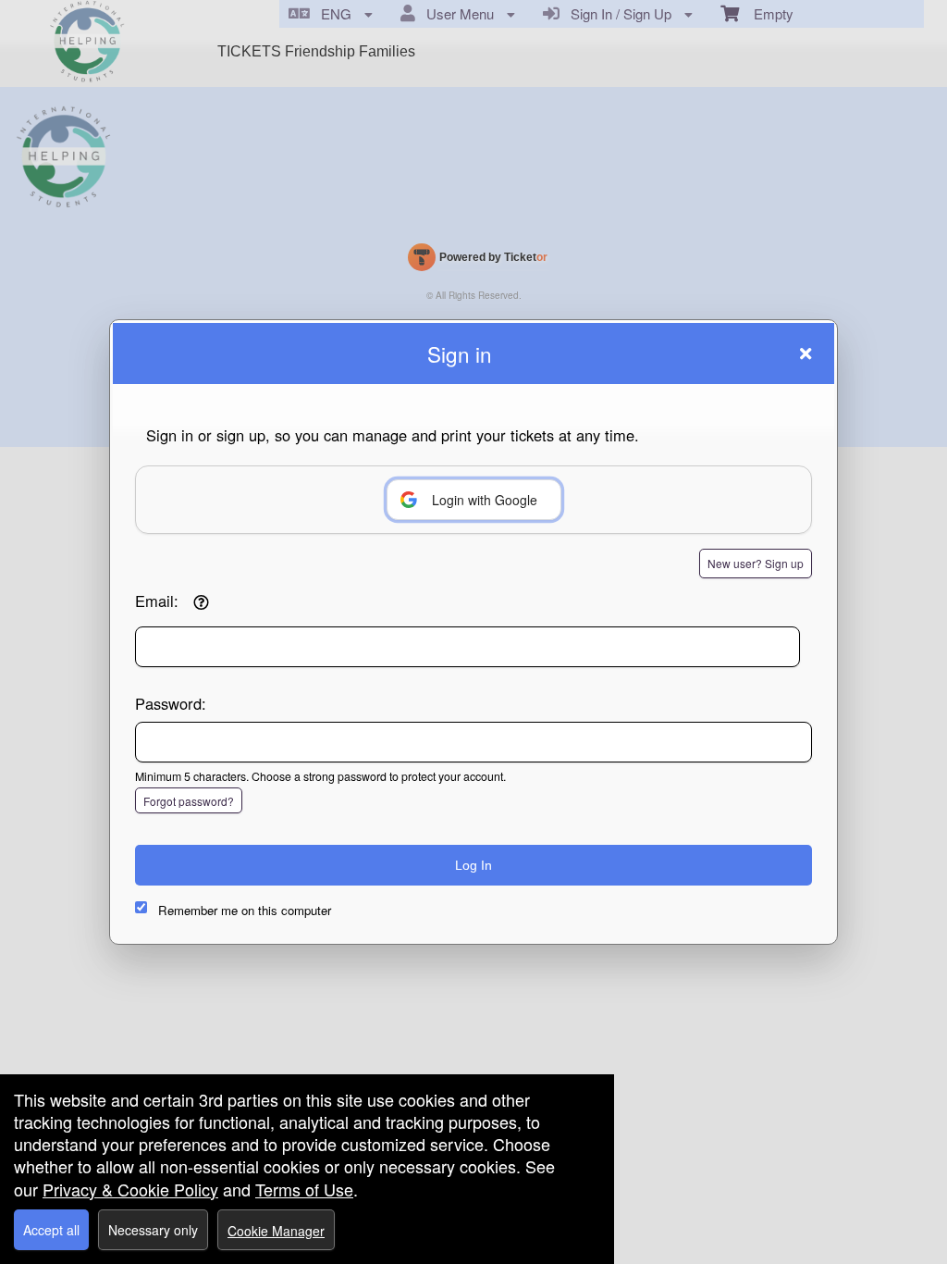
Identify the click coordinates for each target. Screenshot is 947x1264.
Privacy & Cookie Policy (130, 1189)
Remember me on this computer (244, 910)
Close (805, 353)
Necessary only (153, 1230)
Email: (156, 600)
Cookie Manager (276, 1230)
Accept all (51, 1230)
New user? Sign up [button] (755, 563)
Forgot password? (188, 801)
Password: (170, 703)
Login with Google (484, 499)
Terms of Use (304, 1189)
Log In (473, 865)
